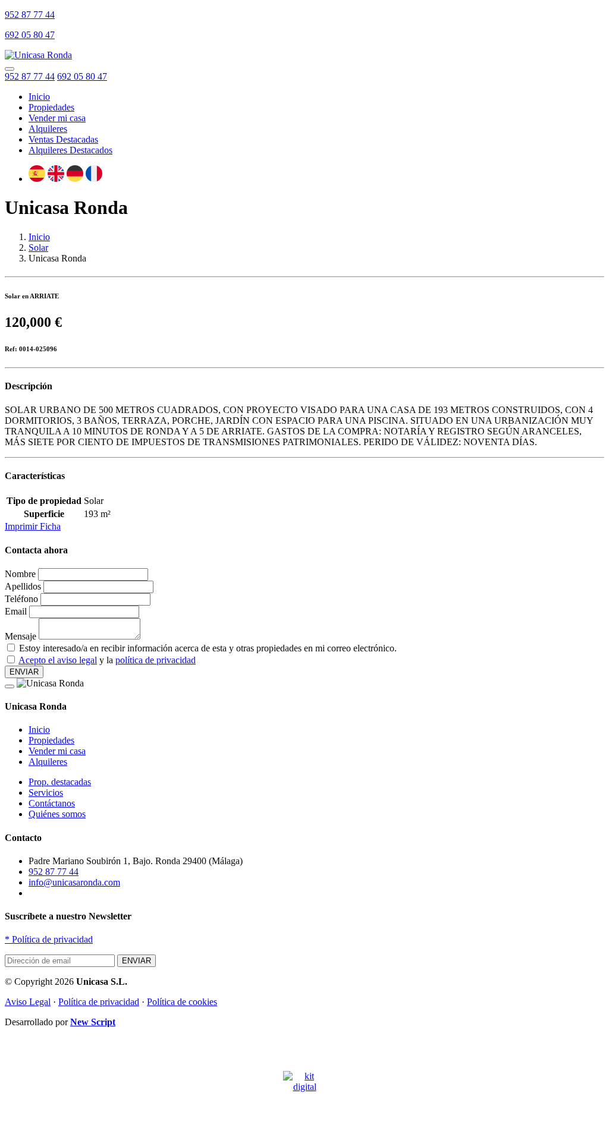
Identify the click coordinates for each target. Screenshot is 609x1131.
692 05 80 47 (30, 35)
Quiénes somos (57, 814)
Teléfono (21, 599)
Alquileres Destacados (70, 150)
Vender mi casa (57, 118)
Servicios (46, 792)
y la (107, 660)
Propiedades (51, 107)
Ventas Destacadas (63, 139)
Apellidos (23, 586)
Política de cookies (182, 1002)
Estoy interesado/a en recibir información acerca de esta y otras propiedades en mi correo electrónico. (208, 648)
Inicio (39, 237)
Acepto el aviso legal (57, 660)
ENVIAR (24, 671)
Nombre (20, 574)
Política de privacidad (49, 939)
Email (16, 611)
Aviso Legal (28, 1002)
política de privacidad (155, 660)
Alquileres (48, 129)
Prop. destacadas (60, 782)
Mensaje (20, 636)
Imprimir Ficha (33, 526)
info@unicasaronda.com (74, 882)
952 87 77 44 (30, 15)
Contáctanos (52, 803)
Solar (38, 247)
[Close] (9, 686)
